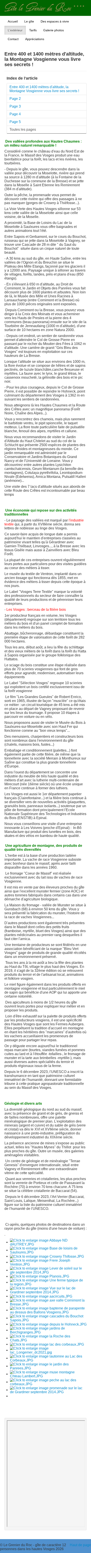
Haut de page (80, 1545)
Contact (13, 39)
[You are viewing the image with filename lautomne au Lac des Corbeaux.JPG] (48, 1358)
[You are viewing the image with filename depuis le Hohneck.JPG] (48, 1324)
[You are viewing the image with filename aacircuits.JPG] (41, 1296)
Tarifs (33, 30)
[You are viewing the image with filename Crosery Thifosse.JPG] (47, 1256)
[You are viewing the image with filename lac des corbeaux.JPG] (47, 1344)
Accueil (13, 21)
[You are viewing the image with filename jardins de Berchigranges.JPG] (48, 1330)
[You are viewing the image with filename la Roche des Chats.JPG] (48, 1338)
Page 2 (15, 99)
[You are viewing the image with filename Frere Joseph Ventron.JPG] (48, 1262)
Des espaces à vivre (55, 21)
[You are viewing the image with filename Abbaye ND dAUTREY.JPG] (48, 1242)
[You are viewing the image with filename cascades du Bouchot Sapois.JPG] (48, 1318)
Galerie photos (53, 30)
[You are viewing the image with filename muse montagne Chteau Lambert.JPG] (48, 1374)
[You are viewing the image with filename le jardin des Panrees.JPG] (48, 1366)
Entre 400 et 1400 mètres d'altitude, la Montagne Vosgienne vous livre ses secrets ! (44, 89)
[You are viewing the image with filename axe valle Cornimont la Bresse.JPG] (48, 1302)
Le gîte (29, 21)
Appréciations (34, 39)
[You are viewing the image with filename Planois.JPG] (39, 1276)
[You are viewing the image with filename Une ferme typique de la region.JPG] (48, 1282)
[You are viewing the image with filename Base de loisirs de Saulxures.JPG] (48, 1250)
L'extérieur (15, 30)
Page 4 (15, 114)
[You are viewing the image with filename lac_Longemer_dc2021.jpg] (48, 1350)
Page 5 (15, 122)
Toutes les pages (22, 129)
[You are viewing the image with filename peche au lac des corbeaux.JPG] (48, 1382)
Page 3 (15, 106)
